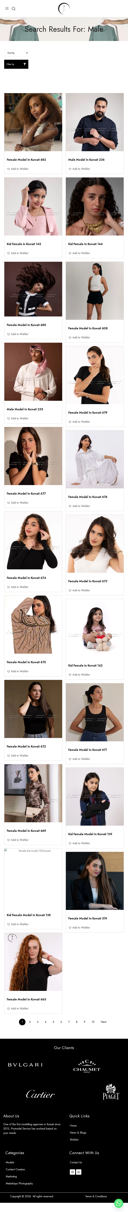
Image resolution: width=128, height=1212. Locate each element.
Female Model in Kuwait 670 (26, 662)
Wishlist (74, 1140)
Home (73, 1126)
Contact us (76, 1162)
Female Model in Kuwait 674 (26, 578)
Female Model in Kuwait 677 (26, 493)
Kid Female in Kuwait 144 (85, 244)
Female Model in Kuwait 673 (87, 581)
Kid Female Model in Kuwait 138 (29, 915)
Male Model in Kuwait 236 (86, 160)
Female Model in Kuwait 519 (87, 918)
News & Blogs (78, 1133)
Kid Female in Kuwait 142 (85, 665)
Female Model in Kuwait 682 (26, 160)
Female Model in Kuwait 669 (26, 831)
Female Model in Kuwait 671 (87, 750)
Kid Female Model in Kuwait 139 (90, 834)
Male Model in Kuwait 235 (25, 409)
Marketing (11, 1176)
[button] (17, 169)
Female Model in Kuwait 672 (26, 746)
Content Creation (15, 1169)
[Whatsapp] (78, 1172)
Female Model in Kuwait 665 (26, 999)
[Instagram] (72, 1172)
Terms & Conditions (96, 1196)
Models (10, 1162)
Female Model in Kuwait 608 (88, 328)
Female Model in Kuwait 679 (87, 412)
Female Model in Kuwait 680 (26, 325)
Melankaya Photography (19, 1183)
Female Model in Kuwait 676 (87, 497)
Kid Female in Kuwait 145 (24, 244)
